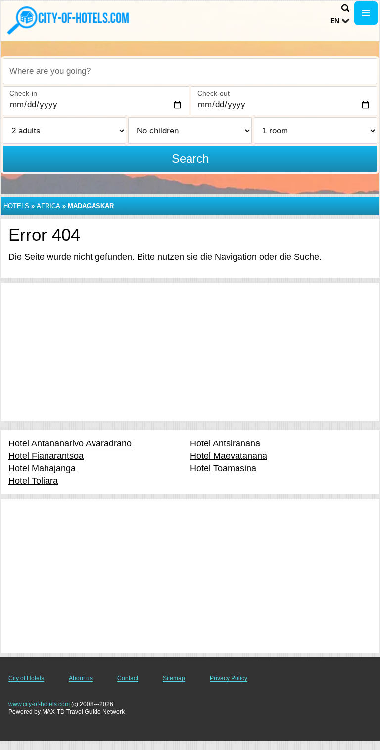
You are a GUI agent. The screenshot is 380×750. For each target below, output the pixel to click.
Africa (48, 206)
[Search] (345, 8)
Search (190, 158)
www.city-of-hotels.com (39, 704)
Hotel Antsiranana (225, 443)
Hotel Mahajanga (42, 468)
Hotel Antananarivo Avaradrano (70, 443)
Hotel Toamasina (223, 468)
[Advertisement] (190, 352)
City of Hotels (26, 678)
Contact (127, 678)
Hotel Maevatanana (228, 456)
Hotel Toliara (33, 480)
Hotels (16, 206)
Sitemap (174, 678)
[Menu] (366, 13)
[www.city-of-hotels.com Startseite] (69, 20)
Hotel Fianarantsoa (46, 456)
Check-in (23, 93)
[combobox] (190, 71)
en (334, 21)
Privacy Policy (228, 678)
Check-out (213, 93)
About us (81, 678)
